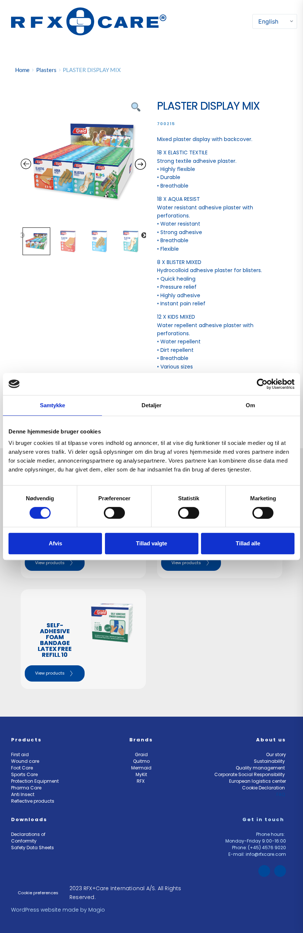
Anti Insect (23, 794)
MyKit (141, 774)
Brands (141, 739)
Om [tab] (250, 405)
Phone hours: (271, 834)
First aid (20, 754)
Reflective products (32, 801)
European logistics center (257, 781)
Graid (141, 754)
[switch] (114, 513)
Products (26, 739)
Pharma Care (26, 788)
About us (271, 739)
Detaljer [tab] (152, 405)
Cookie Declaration (264, 788)
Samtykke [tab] (52, 405)
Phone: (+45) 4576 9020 (259, 847)
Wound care (25, 761)
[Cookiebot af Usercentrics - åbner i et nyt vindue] (262, 384)
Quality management (261, 768)
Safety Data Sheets (33, 847)
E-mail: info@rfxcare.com (257, 854)
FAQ (281, 794)
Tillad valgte (151, 543)
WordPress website (36, 909)
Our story (276, 754)
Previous (21, 235)
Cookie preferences (38, 893)
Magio (97, 909)
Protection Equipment (35, 781)
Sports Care (24, 774)
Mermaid (141, 768)
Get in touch (264, 819)
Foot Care (22, 768)
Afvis (55, 543)
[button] (247, 21)
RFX (141, 781)
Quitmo (141, 761)
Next (144, 235)
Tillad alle (248, 543)
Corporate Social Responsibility (250, 774)
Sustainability (270, 761)
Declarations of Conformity (29, 837)
